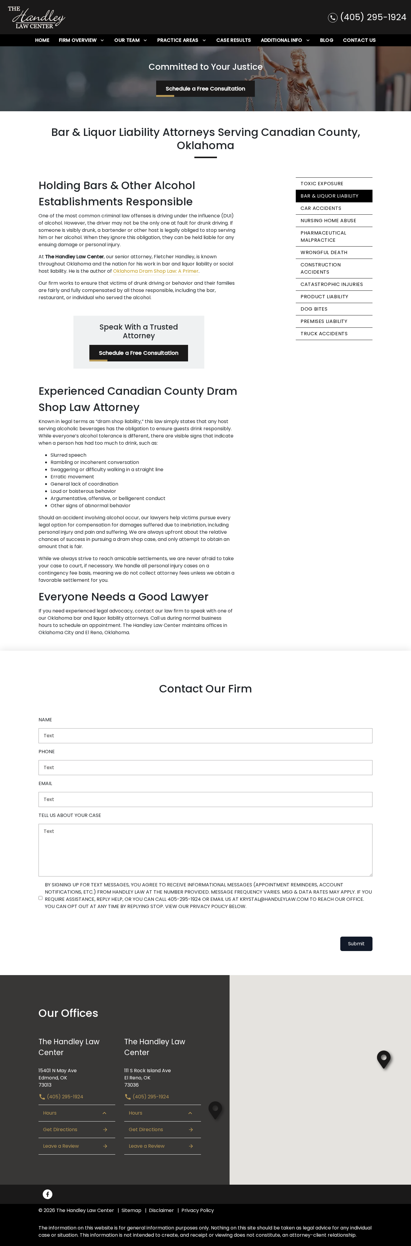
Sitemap (131, 1210)
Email (45, 783)
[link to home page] (37, 17)
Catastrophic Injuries (332, 284)
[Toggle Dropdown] (102, 40)
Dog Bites (314, 308)
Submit (356, 943)
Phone (47, 751)
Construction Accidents (321, 268)
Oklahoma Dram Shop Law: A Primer (156, 271)
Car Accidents (321, 208)
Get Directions (60, 1129)
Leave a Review (61, 1146)
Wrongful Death (324, 252)
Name (45, 719)
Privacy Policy (197, 1210)
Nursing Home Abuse (329, 220)
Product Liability (324, 296)
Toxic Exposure (322, 183)
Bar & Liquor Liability (330, 195)
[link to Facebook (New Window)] (47, 1194)
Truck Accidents (324, 333)
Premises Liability (324, 321)
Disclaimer (161, 1210)
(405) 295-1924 (64, 1096)
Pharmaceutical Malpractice (323, 236)
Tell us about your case (70, 815)
